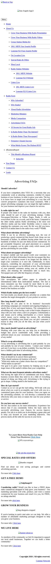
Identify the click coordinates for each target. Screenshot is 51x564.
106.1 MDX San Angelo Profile (23, 46)
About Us (10, 28)
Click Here (35, 437)
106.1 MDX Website (24, 73)
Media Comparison (18, 118)
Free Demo (10, 163)
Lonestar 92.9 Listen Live (26, 91)
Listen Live (15, 82)
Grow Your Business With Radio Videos (26, 37)
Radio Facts (10, 96)
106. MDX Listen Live (25, 87)
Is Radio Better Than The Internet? (24, 132)
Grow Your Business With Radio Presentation (29, 33)
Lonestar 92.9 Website (24, 78)
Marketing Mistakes (18, 114)
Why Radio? (16, 105)
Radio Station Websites (20, 69)
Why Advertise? (17, 100)
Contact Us (10, 168)
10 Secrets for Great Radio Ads (23, 127)
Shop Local (15, 64)
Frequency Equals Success (21, 141)
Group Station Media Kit (20, 42)
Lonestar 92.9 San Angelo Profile (24, 51)
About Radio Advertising (21, 109)
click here (16, 500)
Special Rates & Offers (20, 60)
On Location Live (18, 55)
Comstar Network (43, 561)
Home (8, 24)
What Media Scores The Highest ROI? (26, 145)
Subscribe (20, 159)
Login (8, 172)
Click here (16, 473)
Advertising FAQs (18, 123)
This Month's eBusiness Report (23, 154)
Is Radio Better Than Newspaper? (24, 136)
